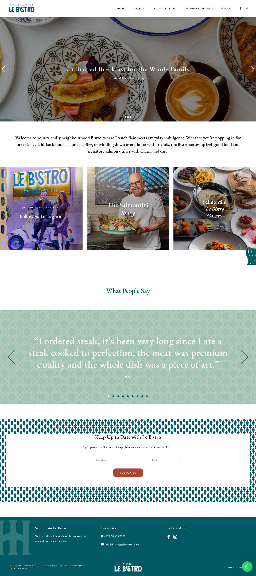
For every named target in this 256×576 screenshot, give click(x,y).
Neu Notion (22, 569)
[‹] (32, 357)
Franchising (165, 8)
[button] (247, 566)
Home (122, 8)
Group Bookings (198, 8)
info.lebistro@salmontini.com (122, 544)
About (139, 8)
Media (225, 8)
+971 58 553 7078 (115, 536)
